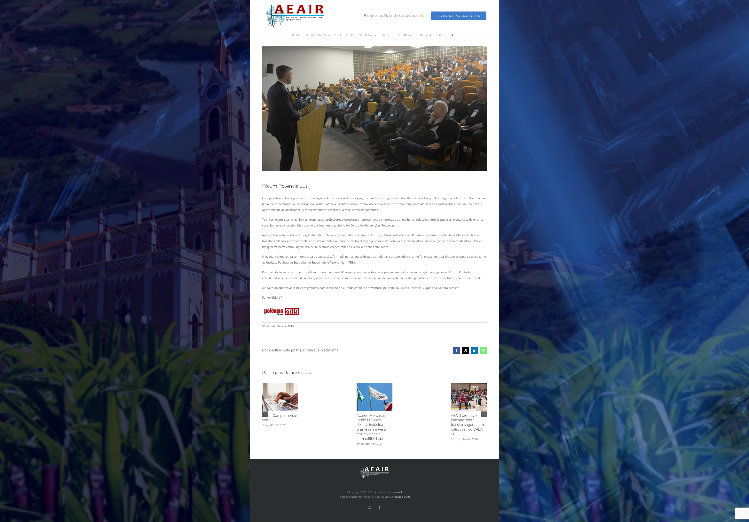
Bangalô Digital (402, 496)
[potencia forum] (281, 306)
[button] (452, 35)
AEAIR (398, 492)
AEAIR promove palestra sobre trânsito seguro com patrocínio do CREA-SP (467, 424)
